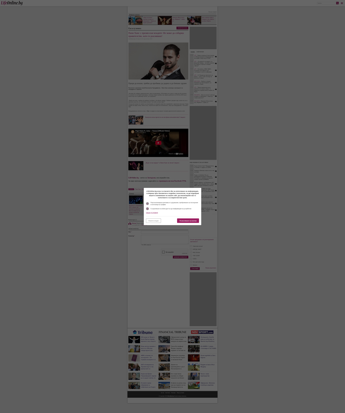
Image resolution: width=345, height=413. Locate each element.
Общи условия (152, 213)
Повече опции (153, 221)
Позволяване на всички (188, 221)
